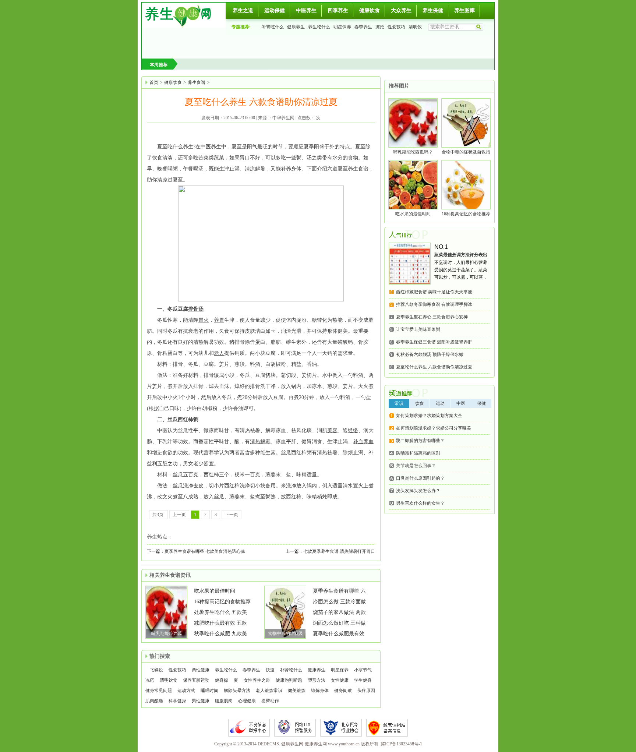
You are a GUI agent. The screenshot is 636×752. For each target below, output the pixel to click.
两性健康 (200, 669)
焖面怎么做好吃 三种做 (339, 623)
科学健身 (177, 700)
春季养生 (363, 26)
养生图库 (464, 10)
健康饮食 (369, 10)
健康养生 (296, 26)
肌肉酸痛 (154, 700)
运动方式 (186, 690)
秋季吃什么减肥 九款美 (220, 633)
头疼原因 (366, 690)
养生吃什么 (319, 26)
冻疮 (379, 26)
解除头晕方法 (237, 690)
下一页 (231, 514)
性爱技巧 (396, 26)
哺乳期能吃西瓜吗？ (413, 152)
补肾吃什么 (273, 26)
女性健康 (340, 680)
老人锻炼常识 (269, 690)
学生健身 (363, 680)
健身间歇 (343, 690)
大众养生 (401, 10)
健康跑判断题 (289, 680)
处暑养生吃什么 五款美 (220, 612)
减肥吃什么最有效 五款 (220, 623)
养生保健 (433, 10)
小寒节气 (363, 669)
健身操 (221, 680)
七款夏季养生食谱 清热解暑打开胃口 (339, 551)
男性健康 (200, 700)
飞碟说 (156, 669)
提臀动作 (270, 700)
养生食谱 (196, 82)
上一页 (179, 514)
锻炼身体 (320, 690)
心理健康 (247, 700)
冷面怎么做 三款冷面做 (339, 601)
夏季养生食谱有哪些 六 (339, 591)
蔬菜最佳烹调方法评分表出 (460, 254)
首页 (153, 82)
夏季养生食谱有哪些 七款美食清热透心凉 (205, 551)
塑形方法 (316, 680)
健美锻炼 (296, 690)
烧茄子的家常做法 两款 (339, 612)
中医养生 (306, 10)
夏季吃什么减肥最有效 (338, 633)
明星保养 (342, 26)
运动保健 (274, 10)
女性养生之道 (257, 680)
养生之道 (243, 10)
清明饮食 (168, 680)
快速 (270, 669)
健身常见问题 (158, 690)
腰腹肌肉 (224, 700)
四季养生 (338, 10)
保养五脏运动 (196, 680)
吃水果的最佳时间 (214, 591)
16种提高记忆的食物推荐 (222, 601)
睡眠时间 (209, 690)
